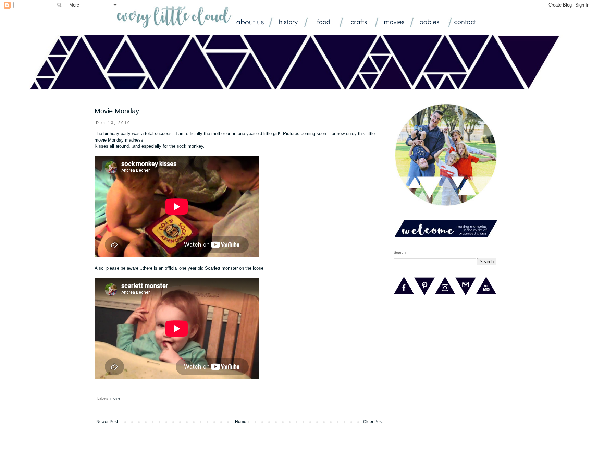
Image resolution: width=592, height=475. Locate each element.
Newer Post (107, 421)
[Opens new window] (404, 294)
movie (115, 398)
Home (240, 421)
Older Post (373, 421)
